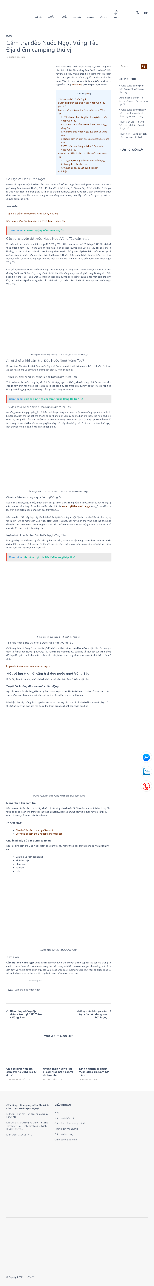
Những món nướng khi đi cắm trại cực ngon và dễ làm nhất (58, 1072)
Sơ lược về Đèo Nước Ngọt (72, 99)
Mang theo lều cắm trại (74, 164)
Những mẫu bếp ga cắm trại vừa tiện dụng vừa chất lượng (92, 1014)
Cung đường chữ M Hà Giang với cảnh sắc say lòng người (133, 101)
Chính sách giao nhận (65, 1139)
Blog (9, 35)
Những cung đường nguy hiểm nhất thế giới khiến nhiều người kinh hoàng (132, 113)
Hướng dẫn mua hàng (66, 1129)
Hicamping (76, 84)
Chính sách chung (63, 1134)
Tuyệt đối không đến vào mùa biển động (83, 160)
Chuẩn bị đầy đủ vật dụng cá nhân (79, 167)
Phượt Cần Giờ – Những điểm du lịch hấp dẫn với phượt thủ (131, 125)
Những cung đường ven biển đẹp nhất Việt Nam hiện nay (131, 89)
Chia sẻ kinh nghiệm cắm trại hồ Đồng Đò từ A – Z (21, 1072)
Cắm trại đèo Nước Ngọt (27, 989)
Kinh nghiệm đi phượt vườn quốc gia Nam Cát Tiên (94, 1072)
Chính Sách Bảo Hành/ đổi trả (69, 1123)
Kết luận (62, 171)
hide (88, 93)
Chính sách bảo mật (64, 1118)
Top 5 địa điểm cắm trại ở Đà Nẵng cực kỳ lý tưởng (32, 213)
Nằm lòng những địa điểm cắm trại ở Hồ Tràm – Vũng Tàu (35, 220)
